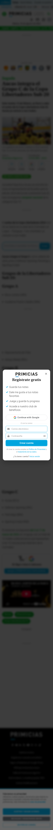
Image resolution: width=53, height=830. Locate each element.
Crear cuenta (26, 443)
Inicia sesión (35, 456)
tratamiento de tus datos (27, 452)
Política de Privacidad (37, 449)
